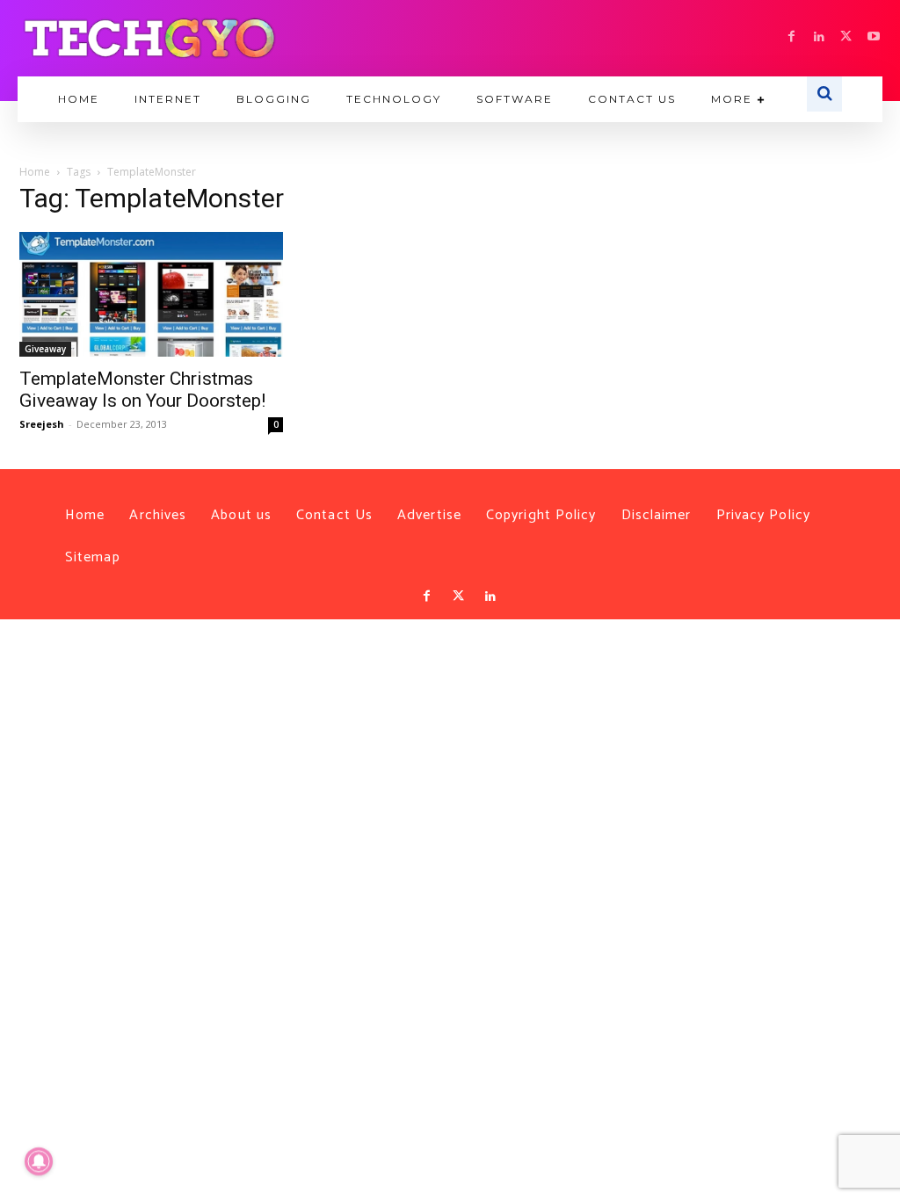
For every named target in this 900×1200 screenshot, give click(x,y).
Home (34, 171)
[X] (846, 37)
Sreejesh (41, 423)
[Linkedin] (818, 37)
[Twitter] (459, 596)
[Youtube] (873, 37)
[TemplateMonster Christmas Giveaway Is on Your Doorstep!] (151, 294)
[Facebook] (791, 37)
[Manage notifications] (39, 1161)
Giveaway (45, 349)
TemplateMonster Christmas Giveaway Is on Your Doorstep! (142, 389)
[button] (824, 94)
